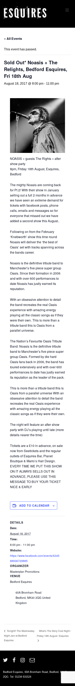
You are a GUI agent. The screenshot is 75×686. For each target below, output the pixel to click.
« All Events (13, 38)
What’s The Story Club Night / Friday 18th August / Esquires (54, 633)
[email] (33, 661)
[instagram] (23, 661)
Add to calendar (34, 505)
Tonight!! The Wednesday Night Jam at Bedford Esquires (19, 635)
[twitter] (6, 661)
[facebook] (15, 661)
